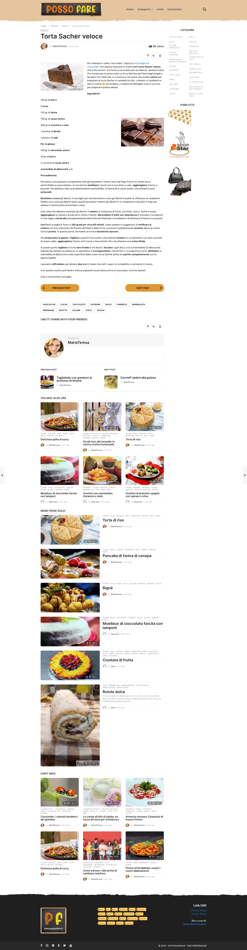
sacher (76, 310)
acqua (118, 914)
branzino (146, 487)
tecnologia (111, 865)
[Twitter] (64, 945)
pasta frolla (153, 653)
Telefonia (99, 862)
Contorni (174, 89)
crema (86, 811)
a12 (115, 909)
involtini (129, 490)
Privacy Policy (198, 910)
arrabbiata (144, 862)
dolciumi (133, 584)
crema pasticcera (139, 651)
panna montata (128, 685)
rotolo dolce (142, 685)
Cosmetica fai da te (91, 433)
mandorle (130, 436)
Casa (171, 41)
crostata (153, 651)
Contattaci (175, 9)
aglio (123, 918)
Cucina (44, 433)
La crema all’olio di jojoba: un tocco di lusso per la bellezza (101, 818)
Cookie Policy (199, 913)
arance (119, 651)
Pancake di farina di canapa (127, 555)
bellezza (87, 436)
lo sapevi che (54, 811)
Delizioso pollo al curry (55, 439)
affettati (102, 918)
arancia (103, 487)
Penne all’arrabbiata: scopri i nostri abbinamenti (143, 869)
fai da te (94, 811)
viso (85, 813)
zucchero (113, 656)
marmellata (138, 304)
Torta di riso (133, 439)
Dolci (44, 30)
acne (110, 914)
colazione (129, 550)
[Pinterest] (53, 945)
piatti (71, 433)
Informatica (195, 72)
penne (128, 865)
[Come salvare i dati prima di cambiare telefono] (102, 845)
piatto (128, 813)
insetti (44, 811)
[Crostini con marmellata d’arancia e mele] (102, 470)
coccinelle (60, 809)
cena (59, 433)
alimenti (129, 923)
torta (88, 310)
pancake (152, 550)
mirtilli (143, 653)
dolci (150, 433)
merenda (151, 584)
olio (115, 811)
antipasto (147, 809)
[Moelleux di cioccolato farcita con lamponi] (60, 470)
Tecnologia (88, 862)
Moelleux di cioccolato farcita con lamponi (59, 495)
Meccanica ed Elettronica (196, 88)
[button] (204, 9)
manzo (147, 811)
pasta (158, 584)
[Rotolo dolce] (70, 725)
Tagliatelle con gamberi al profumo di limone (74, 379)
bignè (118, 584)
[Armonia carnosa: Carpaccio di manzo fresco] (145, 792)
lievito (135, 653)
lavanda (86, 438)
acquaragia (129, 914)
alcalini (111, 923)
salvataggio (99, 865)
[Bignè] (70, 597)
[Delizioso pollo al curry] (60, 416)
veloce (100, 310)
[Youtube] (70, 945)
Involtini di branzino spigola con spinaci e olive (143, 495)
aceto (102, 914)
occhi (109, 811)
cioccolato (79, 304)
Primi (135, 862)
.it (108, 909)
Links (160, 9)
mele (97, 490)
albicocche (49, 304)
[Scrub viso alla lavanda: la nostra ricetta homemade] (102, 416)
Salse (172, 94)
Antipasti (87, 487)
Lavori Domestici (174, 46)
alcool (120, 923)
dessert (143, 433)
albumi (102, 923)
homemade (105, 436)
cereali (112, 487)
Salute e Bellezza (110, 433)
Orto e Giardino (173, 53)
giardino (70, 809)
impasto (141, 584)
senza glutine (109, 687)
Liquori (192, 41)
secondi (58, 436)
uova (105, 656)
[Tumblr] (59, 945)
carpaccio (130, 811)
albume (143, 918)
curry (65, 433)
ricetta (63, 310)
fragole (119, 653)
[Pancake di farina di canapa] (70, 563)
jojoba (102, 811)
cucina (154, 487)
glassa (50, 490)
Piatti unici (174, 75)
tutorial (97, 867)
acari (132, 909)
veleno (44, 813)
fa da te (95, 436)
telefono (87, 867)
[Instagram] (47, 945)
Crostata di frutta (118, 660)
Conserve (194, 46)
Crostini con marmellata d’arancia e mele (97, 495)
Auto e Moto (176, 37)
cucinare (95, 304)
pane (103, 490)
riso (146, 436)
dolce (108, 304)
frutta (128, 653)
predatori (65, 811)
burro (127, 651)
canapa (119, 550)
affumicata (113, 918)
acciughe (142, 909)
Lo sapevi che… (197, 82)
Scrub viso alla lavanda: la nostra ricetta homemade (98, 443)
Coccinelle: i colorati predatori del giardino (59, 818)
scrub (102, 438)
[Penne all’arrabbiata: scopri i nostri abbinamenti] (145, 845)
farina (144, 550)
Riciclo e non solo (196, 95)
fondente (122, 304)
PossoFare (87, 865)
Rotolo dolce (114, 692)
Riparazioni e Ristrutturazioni (178, 60)
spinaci (154, 490)
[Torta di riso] (145, 416)
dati (107, 862)
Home (130, 9)
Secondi (51, 433)
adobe (140, 914)
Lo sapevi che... (47, 809)
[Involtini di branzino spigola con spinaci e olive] (145, 470)
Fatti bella (194, 64)
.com (101, 909)
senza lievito (122, 687)
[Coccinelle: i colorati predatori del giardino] (60, 792)
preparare (48, 310)
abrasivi (123, 909)
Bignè (108, 588)
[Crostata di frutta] (70, 665)
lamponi (58, 490)
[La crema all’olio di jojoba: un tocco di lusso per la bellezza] (102, 792)
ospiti (154, 811)
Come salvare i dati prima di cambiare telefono (100, 872)
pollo (43, 436)
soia (108, 490)
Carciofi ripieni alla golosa (138, 377)
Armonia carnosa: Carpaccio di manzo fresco (144, 818)
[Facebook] (41, 945)
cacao (64, 304)
